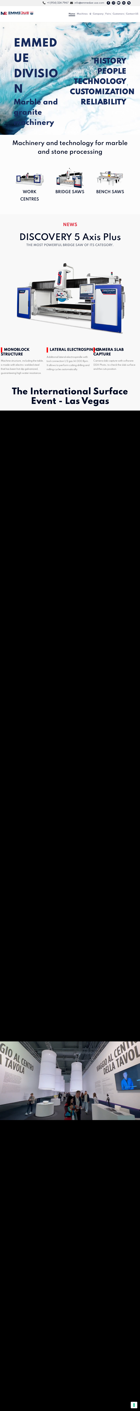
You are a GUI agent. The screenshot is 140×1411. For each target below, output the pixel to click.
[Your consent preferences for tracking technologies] (134, 1405)
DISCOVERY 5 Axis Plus (70, 237)
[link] (70, 299)
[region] (70, 78)
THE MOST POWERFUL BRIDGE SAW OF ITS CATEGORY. (70, 245)
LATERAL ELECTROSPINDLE (75, 350)
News (70, 225)
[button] (3, 78)
